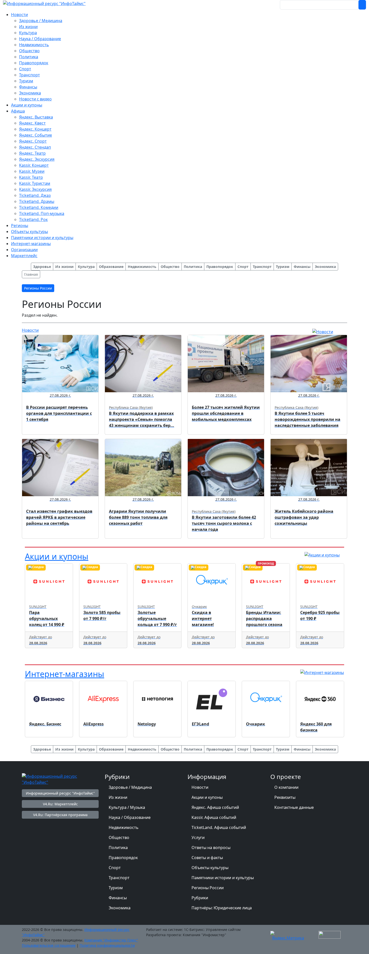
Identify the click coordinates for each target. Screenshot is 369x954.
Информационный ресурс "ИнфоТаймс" (60, 793)
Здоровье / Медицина (130, 787)
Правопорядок (123, 857)
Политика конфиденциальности (107, 945)
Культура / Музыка (127, 807)
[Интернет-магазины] (322, 672)
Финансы (118, 898)
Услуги (198, 837)
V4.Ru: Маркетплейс (60, 804)
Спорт (115, 867)
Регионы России (208, 887)
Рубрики (200, 898)
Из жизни (118, 797)
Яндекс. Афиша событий (215, 807)
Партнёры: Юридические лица (222, 908)
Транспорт (119, 877)
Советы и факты (207, 857)
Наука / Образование (130, 817)
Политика (118, 847)
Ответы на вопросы (211, 847)
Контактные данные (294, 807)
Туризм (116, 887)
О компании (286, 787)
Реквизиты (284, 797)
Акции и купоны (56, 556)
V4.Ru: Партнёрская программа (60, 814)
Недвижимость (124, 827)
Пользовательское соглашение (49, 945)
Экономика (120, 908)
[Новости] (322, 331)
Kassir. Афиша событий (214, 817)
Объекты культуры (210, 867)
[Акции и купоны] (322, 554)
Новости (30, 330)
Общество (119, 837)
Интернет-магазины (64, 673)
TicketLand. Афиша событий (219, 827)
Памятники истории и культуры (223, 877)
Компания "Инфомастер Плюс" (111, 940)
